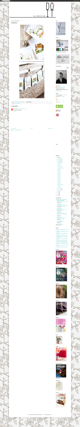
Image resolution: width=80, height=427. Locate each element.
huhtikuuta (59, 160)
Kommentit (58, 102)
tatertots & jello (59, 208)
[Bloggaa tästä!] (27, 102)
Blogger (51, 414)
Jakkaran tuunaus (60, 166)
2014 (57, 192)
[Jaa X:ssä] (28, 102)
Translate (63, 96)
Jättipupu (58, 180)
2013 (57, 194)
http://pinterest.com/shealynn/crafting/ (62, 242)
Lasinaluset (59, 185)
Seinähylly (59, 164)
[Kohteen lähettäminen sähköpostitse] (26, 102)
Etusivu (32, 128)
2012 (57, 195)
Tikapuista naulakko (60, 184)
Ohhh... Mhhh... (59, 212)
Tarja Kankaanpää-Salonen (61, 87)
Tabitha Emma (59, 217)
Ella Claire (20, 61)
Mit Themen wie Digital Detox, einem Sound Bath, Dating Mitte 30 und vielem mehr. (62, 214)
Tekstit (58, 100)
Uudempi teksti (13, 128)
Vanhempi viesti (50, 128)
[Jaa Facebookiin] (29, 102)
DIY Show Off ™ (59, 204)
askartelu (16, 103)
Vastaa (15, 111)
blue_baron (43, 414)
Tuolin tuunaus (59, 165)
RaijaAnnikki (16, 108)
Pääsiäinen (59, 169)
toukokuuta (59, 159)
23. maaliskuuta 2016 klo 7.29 (22, 108)
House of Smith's (59, 221)
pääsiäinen (18, 103)
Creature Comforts (60, 224)
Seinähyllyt (59, 179)
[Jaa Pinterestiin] (30, 102)
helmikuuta (59, 188)
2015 (57, 191)
